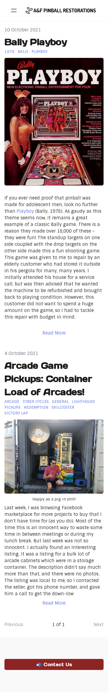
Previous (13, 625)
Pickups (12, 407)
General (60, 401)
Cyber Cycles (36, 401)
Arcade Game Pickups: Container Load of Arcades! (48, 379)
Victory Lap (16, 413)
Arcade (11, 401)
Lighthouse (83, 401)
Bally (23, 51)
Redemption (36, 407)
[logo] (61, 10)
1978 (9, 51)
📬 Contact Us (54, 664)
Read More (54, 333)
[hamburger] (14, 10)
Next (99, 625)
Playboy (39, 51)
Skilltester (63, 407)
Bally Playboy (35, 42)
